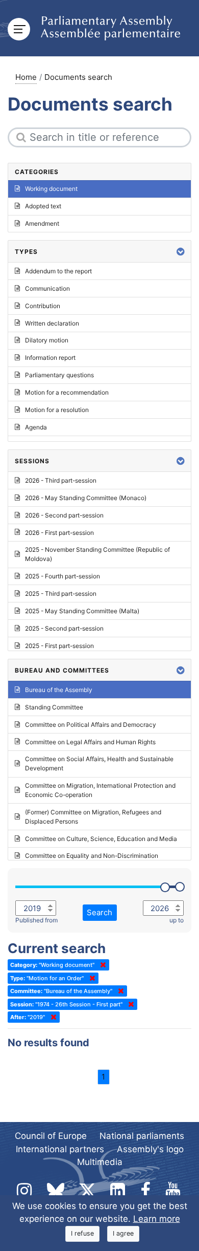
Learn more (156, 1219)
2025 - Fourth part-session (62, 576)
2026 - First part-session (59, 532)
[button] (181, 251)
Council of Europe (51, 1136)
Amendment (42, 223)
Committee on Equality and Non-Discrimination (91, 855)
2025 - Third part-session (60, 593)
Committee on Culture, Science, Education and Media (101, 839)
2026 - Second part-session (64, 515)
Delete (101, 965)
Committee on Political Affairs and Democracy (90, 724)
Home (26, 77)
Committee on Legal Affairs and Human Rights (90, 742)
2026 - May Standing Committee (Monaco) (85, 498)
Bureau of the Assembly (58, 690)
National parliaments (142, 1136)
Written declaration (52, 323)
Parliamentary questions (59, 375)
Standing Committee (54, 707)
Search (99, 912)
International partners (60, 1149)
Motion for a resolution (57, 410)
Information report (50, 357)
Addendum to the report (58, 271)
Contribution (42, 306)
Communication (47, 288)
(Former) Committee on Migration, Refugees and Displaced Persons (93, 816)
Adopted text (43, 206)
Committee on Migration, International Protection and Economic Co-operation (100, 790)
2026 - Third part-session (60, 480)
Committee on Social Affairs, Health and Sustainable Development (99, 763)
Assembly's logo (150, 1149)
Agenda (36, 427)
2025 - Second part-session (64, 628)
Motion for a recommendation (67, 392)
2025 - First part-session (59, 646)
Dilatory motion (46, 340)
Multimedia (99, 1162)
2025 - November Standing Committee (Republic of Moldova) (97, 554)
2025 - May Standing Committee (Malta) (82, 611)
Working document (51, 188)
